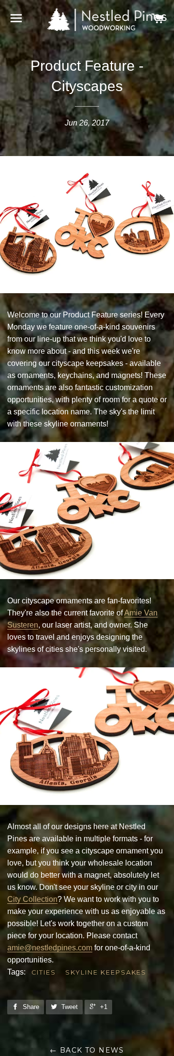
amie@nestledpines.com (49, 948)
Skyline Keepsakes (105, 972)
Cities (44, 972)
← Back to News (87, 1050)
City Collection (32, 899)
